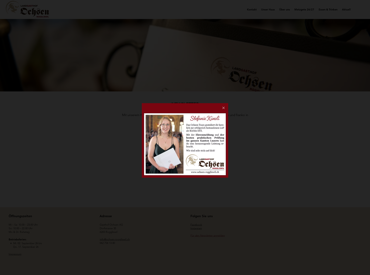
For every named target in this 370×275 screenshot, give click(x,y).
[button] (223, 108)
